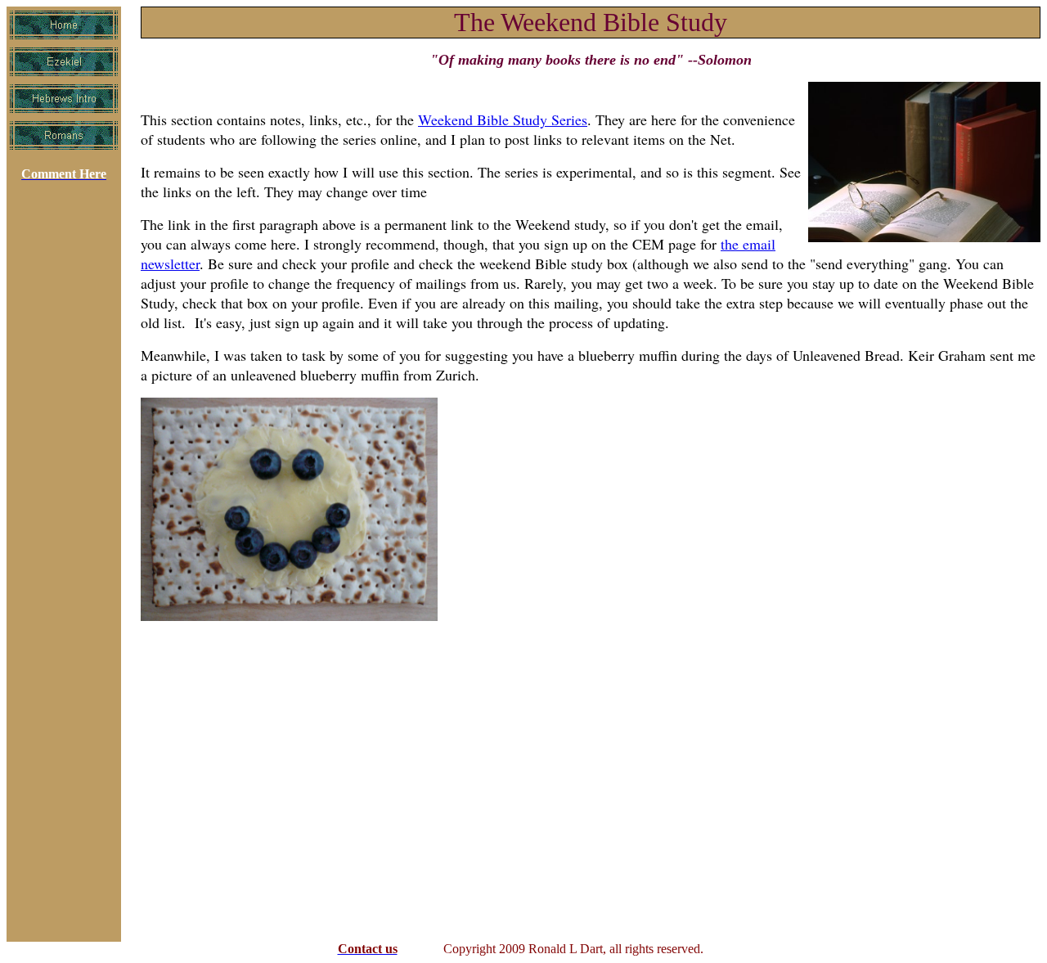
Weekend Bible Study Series (502, 119)
